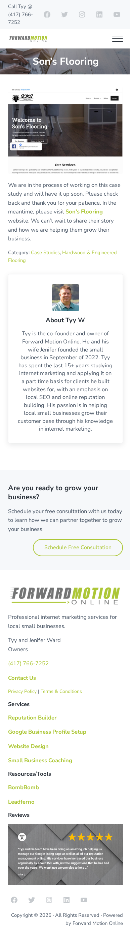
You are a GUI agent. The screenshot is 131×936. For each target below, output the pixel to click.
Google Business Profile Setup (47, 732)
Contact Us (22, 678)
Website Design (28, 746)
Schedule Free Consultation (78, 547)
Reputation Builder (32, 718)
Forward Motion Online (98, 923)
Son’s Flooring (84, 211)
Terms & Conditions (61, 691)
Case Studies (45, 252)
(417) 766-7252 (28, 663)
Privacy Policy (22, 691)
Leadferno (21, 802)
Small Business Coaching (40, 760)
